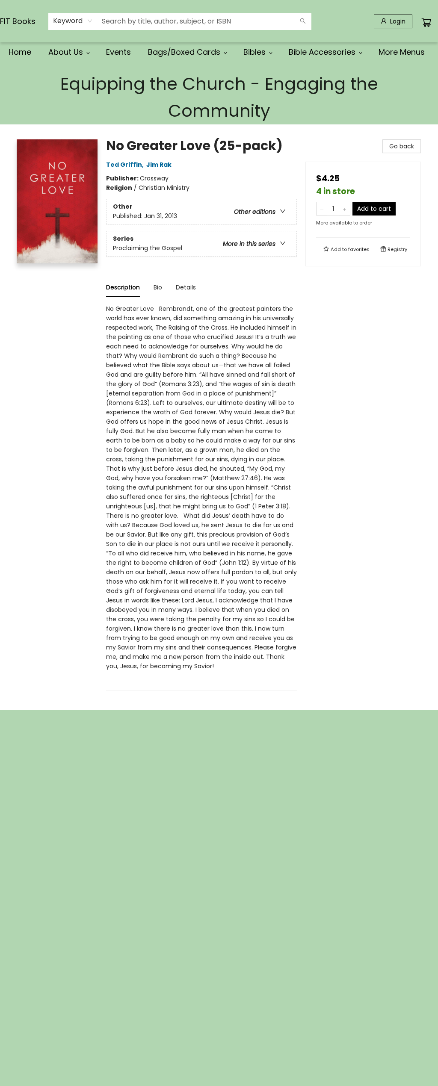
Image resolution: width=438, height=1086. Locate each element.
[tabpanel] (201, 497)
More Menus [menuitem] (402, 52)
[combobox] (73, 21)
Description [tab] (123, 287)
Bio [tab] (158, 287)
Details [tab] (186, 287)
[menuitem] (20, 52)
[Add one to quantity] (344, 208)
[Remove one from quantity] (322, 208)
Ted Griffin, (125, 164)
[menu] (219, 52)
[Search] (302, 21)
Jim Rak (159, 164)
